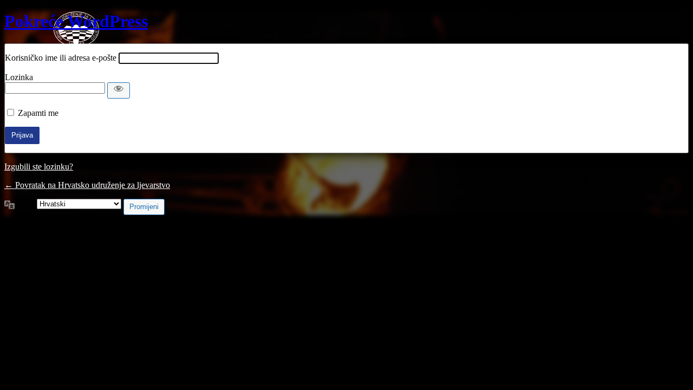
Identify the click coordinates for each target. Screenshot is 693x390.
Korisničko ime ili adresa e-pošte (60, 57)
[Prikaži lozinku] (118, 90)
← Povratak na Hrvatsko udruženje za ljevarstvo (87, 185)
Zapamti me (38, 113)
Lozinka (19, 77)
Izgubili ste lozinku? (38, 166)
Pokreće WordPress (76, 21)
